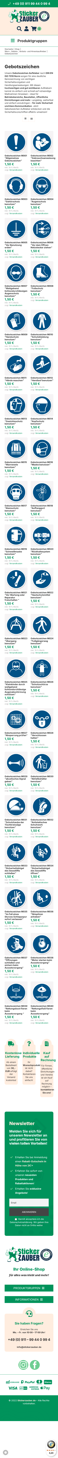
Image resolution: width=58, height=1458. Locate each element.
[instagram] (23, 1365)
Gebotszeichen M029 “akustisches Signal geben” (16, 779)
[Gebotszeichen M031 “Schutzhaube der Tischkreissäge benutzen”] (16, 796)
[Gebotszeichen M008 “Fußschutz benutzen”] (42, 262)
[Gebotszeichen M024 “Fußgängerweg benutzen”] (42, 615)
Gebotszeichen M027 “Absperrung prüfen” (16, 734)
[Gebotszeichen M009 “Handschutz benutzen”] (16, 311)
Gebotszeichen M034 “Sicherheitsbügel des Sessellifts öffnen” (42, 869)
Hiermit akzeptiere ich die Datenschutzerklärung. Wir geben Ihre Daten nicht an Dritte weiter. (29, 1222)
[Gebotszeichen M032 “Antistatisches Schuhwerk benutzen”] (42, 796)
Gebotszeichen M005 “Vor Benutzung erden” (16, 245)
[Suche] (19, 28)
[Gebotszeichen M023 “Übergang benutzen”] (16, 615)
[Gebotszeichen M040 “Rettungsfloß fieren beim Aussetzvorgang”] (42, 983)
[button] (5, 1452)
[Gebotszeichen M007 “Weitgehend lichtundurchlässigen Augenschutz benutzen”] (16, 262)
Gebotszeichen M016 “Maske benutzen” (42, 463)
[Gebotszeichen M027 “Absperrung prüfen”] (16, 709)
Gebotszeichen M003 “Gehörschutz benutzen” (16, 201)
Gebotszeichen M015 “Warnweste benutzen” (16, 464)
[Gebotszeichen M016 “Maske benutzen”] (42, 439)
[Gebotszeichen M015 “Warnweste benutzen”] (16, 439)
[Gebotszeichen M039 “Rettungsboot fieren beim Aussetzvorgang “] (16, 983)
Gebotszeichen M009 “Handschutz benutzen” (16, 337)
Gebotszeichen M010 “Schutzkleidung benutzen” (42, 337)
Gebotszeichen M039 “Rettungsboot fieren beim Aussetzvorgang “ (16, 1010)
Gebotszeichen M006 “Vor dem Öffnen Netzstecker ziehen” (42, 245)
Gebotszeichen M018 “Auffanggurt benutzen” (42, 508)
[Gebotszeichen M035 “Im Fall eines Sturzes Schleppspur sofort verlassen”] (16, 888)
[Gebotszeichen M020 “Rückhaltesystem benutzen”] (42, 526)
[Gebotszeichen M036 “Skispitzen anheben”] (42, 888)
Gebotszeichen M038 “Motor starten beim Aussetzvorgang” (42, 960)
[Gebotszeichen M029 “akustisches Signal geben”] (16, 753)
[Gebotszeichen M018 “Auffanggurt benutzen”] (42, 482)
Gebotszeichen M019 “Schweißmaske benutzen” (16, 551)
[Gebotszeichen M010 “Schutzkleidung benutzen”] (42, 311)
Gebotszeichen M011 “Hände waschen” (15, 379)
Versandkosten (15, 170)
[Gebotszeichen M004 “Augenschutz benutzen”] (42, 176)
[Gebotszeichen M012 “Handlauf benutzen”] (42, 354)
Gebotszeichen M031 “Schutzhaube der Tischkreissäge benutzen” (16, 823)
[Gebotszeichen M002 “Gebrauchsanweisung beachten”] (42, 132)
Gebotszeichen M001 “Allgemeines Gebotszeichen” (16, 158)
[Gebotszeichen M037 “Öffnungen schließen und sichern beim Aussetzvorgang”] (16, 934)
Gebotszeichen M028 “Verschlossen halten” (42, 735)
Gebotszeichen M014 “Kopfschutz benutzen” (42, 421)
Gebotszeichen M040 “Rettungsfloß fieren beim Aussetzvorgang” (42, 1010)
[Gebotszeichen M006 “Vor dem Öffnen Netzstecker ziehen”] (42, 219)
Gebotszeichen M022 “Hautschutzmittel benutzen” (42, 595)
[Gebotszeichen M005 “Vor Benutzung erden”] (16, 219)
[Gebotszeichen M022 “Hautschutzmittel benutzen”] (42, 569)
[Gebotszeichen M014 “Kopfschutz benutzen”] (42, 395)
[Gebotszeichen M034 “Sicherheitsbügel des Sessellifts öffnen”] (42, 842)
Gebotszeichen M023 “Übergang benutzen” (16, 641)
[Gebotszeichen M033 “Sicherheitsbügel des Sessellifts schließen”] (16, 842)
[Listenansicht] (32, 119)
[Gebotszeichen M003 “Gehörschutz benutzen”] (16, 176)
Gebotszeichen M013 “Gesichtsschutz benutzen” (16, 421)
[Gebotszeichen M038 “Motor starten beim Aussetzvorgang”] (42, 934)
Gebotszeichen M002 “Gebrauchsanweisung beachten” (43, 158)
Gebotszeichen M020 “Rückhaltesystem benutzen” (42, 551)
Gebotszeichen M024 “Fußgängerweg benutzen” (42, 641)
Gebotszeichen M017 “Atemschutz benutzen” (16, 508)
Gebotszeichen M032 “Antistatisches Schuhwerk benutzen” (42, 823)
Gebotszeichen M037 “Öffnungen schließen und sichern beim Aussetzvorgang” (16, 962)
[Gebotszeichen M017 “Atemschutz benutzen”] (16, 482)
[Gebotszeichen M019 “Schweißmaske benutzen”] (16, 526)
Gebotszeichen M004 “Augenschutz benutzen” (42, 201)
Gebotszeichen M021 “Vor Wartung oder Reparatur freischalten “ (16, 596)
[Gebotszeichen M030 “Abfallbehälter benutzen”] (42, 753)
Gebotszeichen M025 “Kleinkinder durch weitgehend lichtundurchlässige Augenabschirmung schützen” (16, 688)
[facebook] (35, 1365)
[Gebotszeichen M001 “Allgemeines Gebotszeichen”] (16, 132)
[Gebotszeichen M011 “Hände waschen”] (16, 354)
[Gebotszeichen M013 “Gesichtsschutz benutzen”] (16, 395)
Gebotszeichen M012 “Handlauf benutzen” (42, 379)
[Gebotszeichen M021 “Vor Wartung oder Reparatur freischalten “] (16, 569)
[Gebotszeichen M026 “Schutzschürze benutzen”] (42, 658)
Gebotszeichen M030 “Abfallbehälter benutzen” (42, 779)
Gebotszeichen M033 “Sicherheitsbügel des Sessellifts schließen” (16, 869)
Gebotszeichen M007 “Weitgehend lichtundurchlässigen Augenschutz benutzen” (16, 291)
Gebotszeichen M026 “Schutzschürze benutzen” (42, 684)
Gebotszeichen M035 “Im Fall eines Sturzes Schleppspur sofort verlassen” (16, 915)
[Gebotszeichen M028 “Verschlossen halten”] (42, 709)
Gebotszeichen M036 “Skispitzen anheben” (42, 914)
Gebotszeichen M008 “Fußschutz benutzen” (42, 288)
